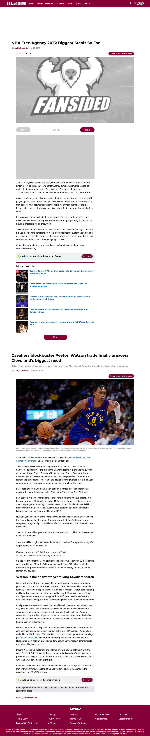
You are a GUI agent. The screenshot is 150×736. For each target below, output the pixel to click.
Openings (52, 714)
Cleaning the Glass (28, 637)
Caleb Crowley (22, 370)
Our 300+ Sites (102, 714)
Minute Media (17, 729)
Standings (60, 3)
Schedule (49, 3)
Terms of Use (76, 719)
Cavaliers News (30, 698)
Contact (73, 714)
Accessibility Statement (27, 723)
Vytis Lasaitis (21, 48)
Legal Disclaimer (126, 719)
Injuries (78, 3)
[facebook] (130, 3)
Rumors (39, 3)
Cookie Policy (101, 719)
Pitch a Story (22, 719)
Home (18, 698)
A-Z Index (52, 723)
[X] (135, 3)
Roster (69, 3)
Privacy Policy (54, 719)
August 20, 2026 (53, 555)
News (31, 3)
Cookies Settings (78, 723)
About (18, 714)
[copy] (30, 53)
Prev (23, 130)
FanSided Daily (126, 714)
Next (87, 130)
